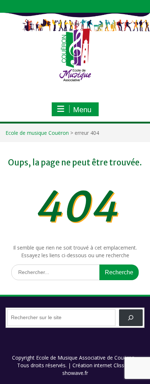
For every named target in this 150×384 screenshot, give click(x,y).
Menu (82, 110)
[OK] (131, 317)
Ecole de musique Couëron (37, 132)
